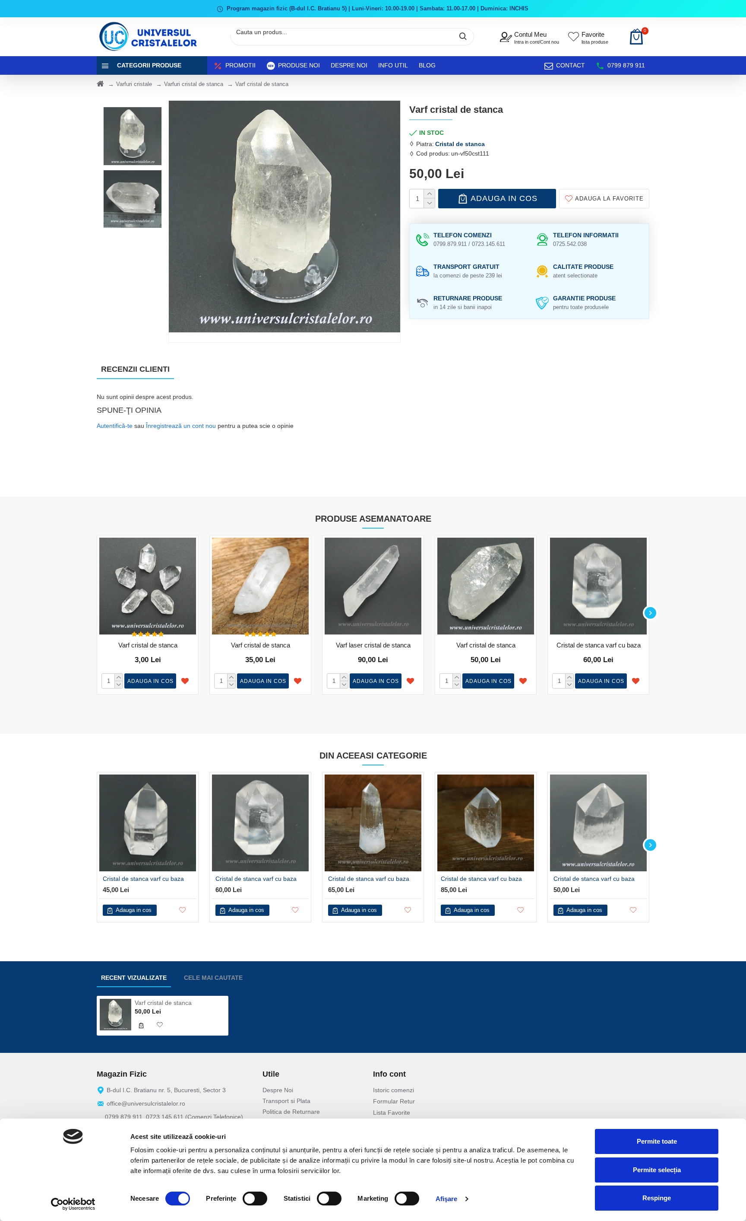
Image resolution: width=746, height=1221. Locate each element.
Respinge (656, 1198)
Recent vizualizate (134, 977)
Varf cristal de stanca (147, 645)
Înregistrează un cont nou (181, 425)
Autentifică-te (115, 425)
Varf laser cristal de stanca (373, 645)
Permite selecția (657, 1169)
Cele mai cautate (213, 977)
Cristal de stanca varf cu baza (598, 645)
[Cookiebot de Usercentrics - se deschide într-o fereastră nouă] (73, 1204)
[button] (95, 612)
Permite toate (657, 1141)
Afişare (447, 1198)
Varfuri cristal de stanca (193, 84)
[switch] (255, 1198)
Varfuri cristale (134, 84)
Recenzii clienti (135, 369)
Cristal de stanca (460, 143)
